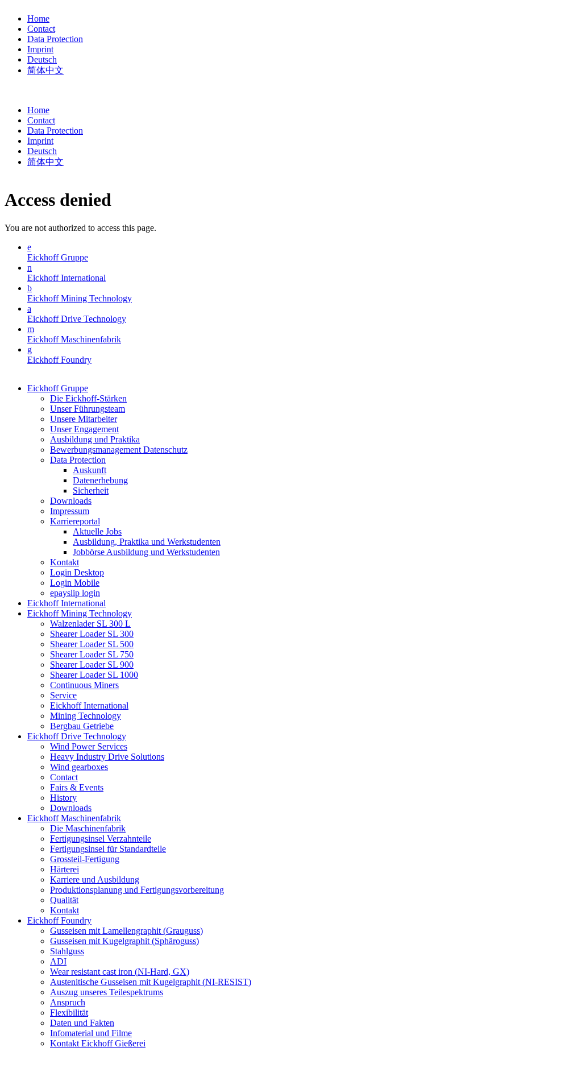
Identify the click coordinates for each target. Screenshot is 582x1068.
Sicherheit (91, 490)
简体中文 (45, 70)
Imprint (40, 49)
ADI (58, 961)
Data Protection (55, 39)
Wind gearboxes (79, 767)
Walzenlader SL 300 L (90, 623)
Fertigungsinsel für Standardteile (108, 849)
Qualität (64, 900)
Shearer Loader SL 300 (92, 634)
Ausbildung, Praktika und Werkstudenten (147, 542)
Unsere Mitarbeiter (83, 419)
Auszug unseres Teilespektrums (106, 992)
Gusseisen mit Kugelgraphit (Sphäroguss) (124, 941)
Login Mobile (74, 582)
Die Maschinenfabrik (88, 828)
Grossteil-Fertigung (84, 859)
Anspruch (67, 1002)
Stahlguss (67, 951)
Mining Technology (85, 716)
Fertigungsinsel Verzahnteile (100, 838)
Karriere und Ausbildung (94, 879)
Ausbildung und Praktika (95, 439)
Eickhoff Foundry (59, 360)
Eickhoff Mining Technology (79, 298)
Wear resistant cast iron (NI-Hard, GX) (119, 971)
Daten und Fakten (82, 1023)
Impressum (69, 511)
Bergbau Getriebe (82, 726)
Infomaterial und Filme (91, 1033)
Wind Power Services (88, 746)
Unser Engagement (84, 429)
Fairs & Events (76, 787)
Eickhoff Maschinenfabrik (74, 339)
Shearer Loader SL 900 (92, 664)
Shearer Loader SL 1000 (94, 675)
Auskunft (89, 470)
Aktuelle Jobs (97, 531)
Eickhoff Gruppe (57, 257)
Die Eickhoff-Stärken (88, 398)
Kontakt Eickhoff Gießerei (98, 1043)
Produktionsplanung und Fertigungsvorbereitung (137, 890)
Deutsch (42, 59)
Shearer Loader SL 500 (92, 644)
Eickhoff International (66, 278)
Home (38, 18)
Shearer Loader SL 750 (92, 654)
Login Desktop (77, 572)
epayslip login (75, 593)
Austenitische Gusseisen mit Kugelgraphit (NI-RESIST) (150, 982)
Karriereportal (75, 521)
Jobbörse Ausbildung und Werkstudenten (146, 552)
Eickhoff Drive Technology (76, 319)
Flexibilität (69, 1012)
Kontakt (64, 562)
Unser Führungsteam (87, 408)
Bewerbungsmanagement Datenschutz (119, 449)
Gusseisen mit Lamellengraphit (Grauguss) (126, 930)
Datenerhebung (100, 480)
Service (63, 695)
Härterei (64, 869)
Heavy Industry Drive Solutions (107, 756)
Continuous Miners (84, 685)
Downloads (71, 501)
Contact (41, 29)
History (63, 797)
